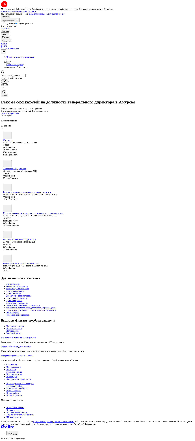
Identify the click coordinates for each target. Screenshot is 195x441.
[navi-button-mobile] (3, 51)
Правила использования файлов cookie (46, 14)
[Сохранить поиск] (3, 92)
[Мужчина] (7, 135)
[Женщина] (7, 163)
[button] (4, 43)
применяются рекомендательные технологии (53, 421)
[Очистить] (4, 81)
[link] (5, 37)
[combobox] (13, 75)
